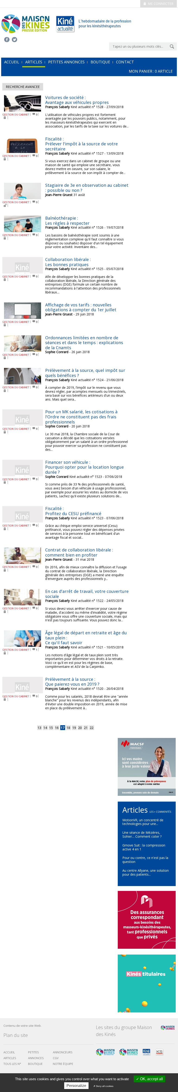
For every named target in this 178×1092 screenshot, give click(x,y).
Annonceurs (63, 1052)
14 (45, 727)
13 (39, 727)
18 (68, 727)
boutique (35, 1064)
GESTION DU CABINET (15, 114)
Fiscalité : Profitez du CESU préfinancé (73, 511)
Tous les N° (12, 1064)
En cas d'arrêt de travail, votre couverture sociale (87, 593)
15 (51, 727)
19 (74, 727)
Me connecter (160, 3)
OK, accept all (151, 1079)
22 (91, 727)
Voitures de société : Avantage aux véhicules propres (77, 100)
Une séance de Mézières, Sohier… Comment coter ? (142, 834)
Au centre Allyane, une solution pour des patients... (145, 872)
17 (62, 727)
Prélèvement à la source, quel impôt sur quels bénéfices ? (85, 372)
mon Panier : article (151, 71)
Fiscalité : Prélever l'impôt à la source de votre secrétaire (81, 144)
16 (57, 727)
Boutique (100, 62)
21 (86, 727)
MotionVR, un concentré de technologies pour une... (142, 822)
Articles (33, 62)
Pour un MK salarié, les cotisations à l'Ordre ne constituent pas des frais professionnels (81, 416)
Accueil (9, 1052)
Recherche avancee (23, 86)
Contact (125, 62)
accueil (11, 62)
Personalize (76, 1086)
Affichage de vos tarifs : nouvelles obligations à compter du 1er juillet (80, 307)
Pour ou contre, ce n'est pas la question (145, 860)
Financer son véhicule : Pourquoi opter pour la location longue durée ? (84, 467)
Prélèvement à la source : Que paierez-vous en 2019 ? (72, 681)
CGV (56, 1058)
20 (80, 727)
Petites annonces (66, 62)
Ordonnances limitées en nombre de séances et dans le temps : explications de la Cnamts (84, 342)
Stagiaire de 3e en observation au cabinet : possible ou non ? (86, 187)
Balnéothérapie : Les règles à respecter (67, 220)
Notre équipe (63, 1064)
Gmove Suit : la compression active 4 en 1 (143, 847)
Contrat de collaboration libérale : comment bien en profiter (79, 552)
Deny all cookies (104, 1086)
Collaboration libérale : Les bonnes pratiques (68, 262)
